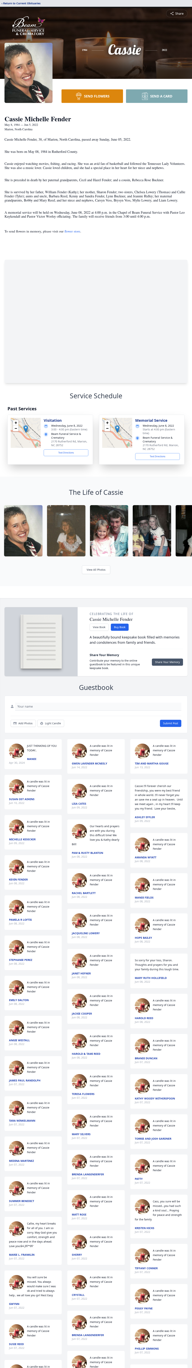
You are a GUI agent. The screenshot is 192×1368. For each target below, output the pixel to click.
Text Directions (66, 452)
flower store (72, 231)
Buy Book (119, 627)
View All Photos (96, 569)
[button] (25, 429)
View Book (99, 627)
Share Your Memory (167, 662)
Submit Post (170, 723)
